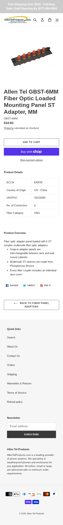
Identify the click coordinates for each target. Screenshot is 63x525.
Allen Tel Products (35, 513)
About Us (12, 346)
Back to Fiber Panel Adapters (34, 305)
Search (11, 337)
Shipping (8, 128)
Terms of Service (16, 392)
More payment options (31, 160)
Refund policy (15, 401)
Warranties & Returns (19, 383)
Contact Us (13, 355)
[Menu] (57, 20)
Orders (11, 364)
